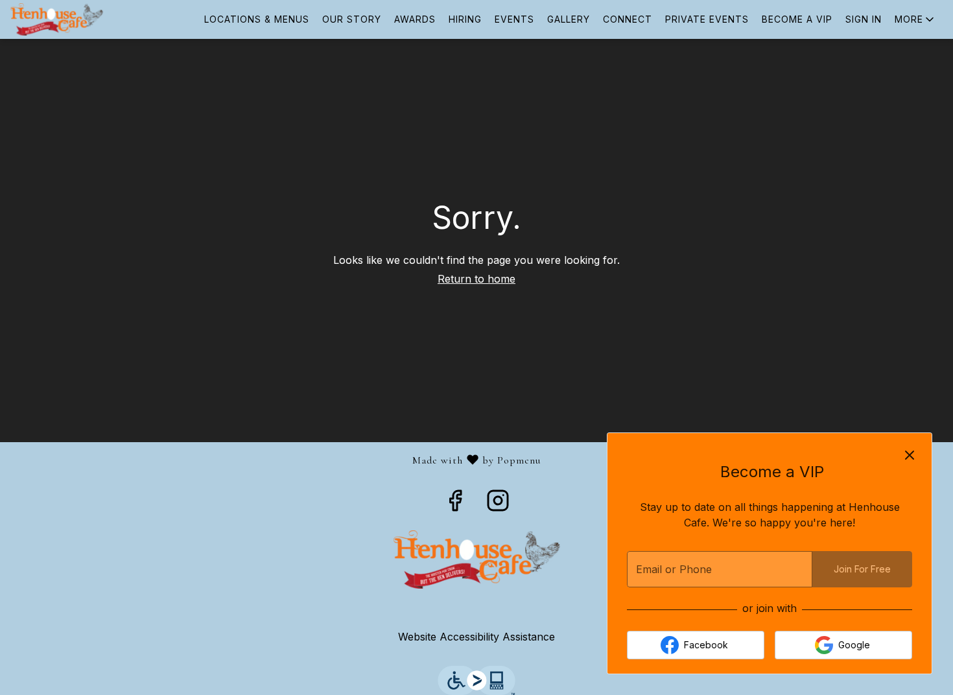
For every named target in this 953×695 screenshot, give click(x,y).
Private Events (707, 19)
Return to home (476, 278)
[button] (915, 19)
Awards (415, 19)
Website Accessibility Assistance (476, 636)
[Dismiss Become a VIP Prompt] (909, 455)
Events (514, 19)
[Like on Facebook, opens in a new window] (455, 504)
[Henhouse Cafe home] (68, 19)
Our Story (351, 19)
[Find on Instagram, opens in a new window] (498, 504)
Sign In (863, 19)
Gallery (568, 19)
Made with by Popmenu (275, 460)
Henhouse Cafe (476, 559)
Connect (627, 19)
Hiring (465, 19)
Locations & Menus (256, 19)
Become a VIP (797, 19)
